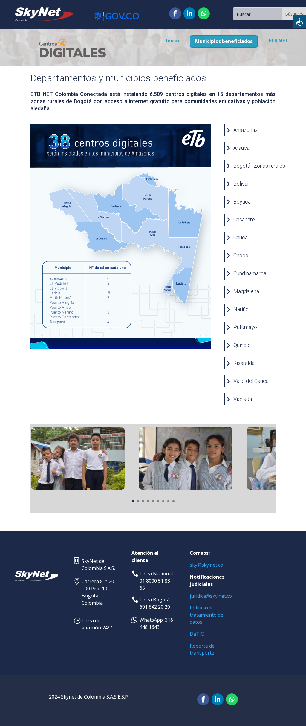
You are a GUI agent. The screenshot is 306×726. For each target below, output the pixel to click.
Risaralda (244, 363)
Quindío (242, 345)
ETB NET (278, 40)
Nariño (241, 309)
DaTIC (197, 634)
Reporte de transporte (202, 649)
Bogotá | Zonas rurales (259, 166)
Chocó (240, 255)
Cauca (240, 237)
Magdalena (246, 291)
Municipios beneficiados (224, 41)
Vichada (242, 399)
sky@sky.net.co (206, 565)
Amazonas (245, 130)
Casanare (244, 219)
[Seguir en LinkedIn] (189, 13)
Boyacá (242, 201)
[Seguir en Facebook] (175, 13)
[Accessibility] (299, 21)
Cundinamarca (249, 273)
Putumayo (245, 327)
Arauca (241, 148)
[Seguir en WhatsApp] (204, 13)
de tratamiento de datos (206, 614)
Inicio (172, 40)
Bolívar (241, 184)
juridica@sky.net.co (211, 596)
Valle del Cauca (251, 381)
